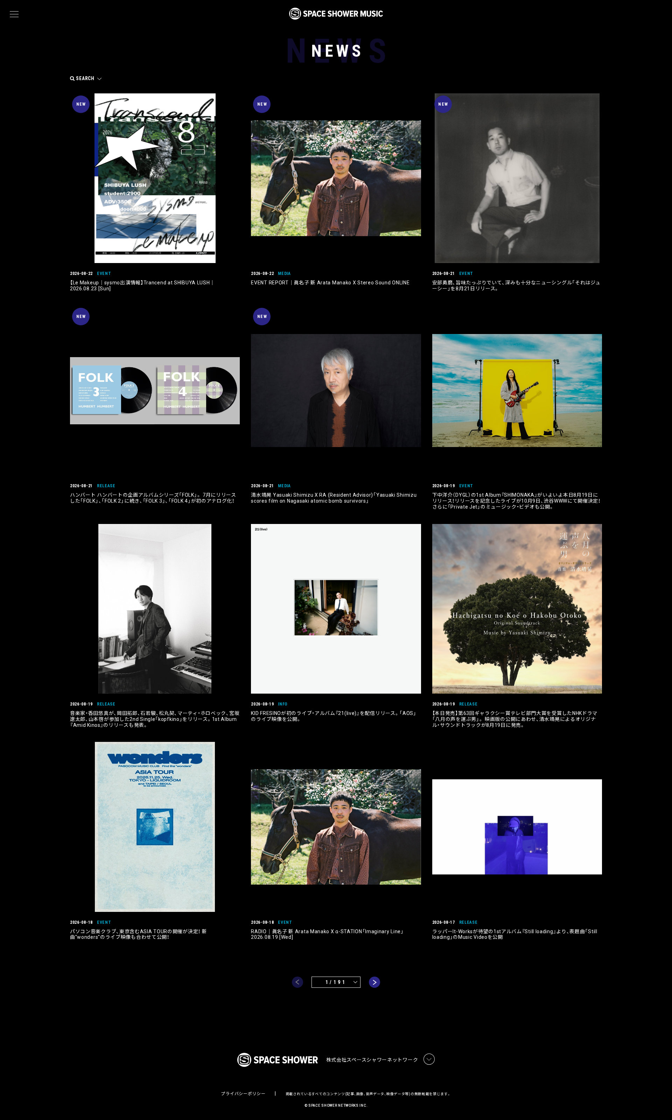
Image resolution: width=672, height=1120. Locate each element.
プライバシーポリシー (243, 1093)
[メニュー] (14, 14)
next (374, 982)
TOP (658, 1103)
